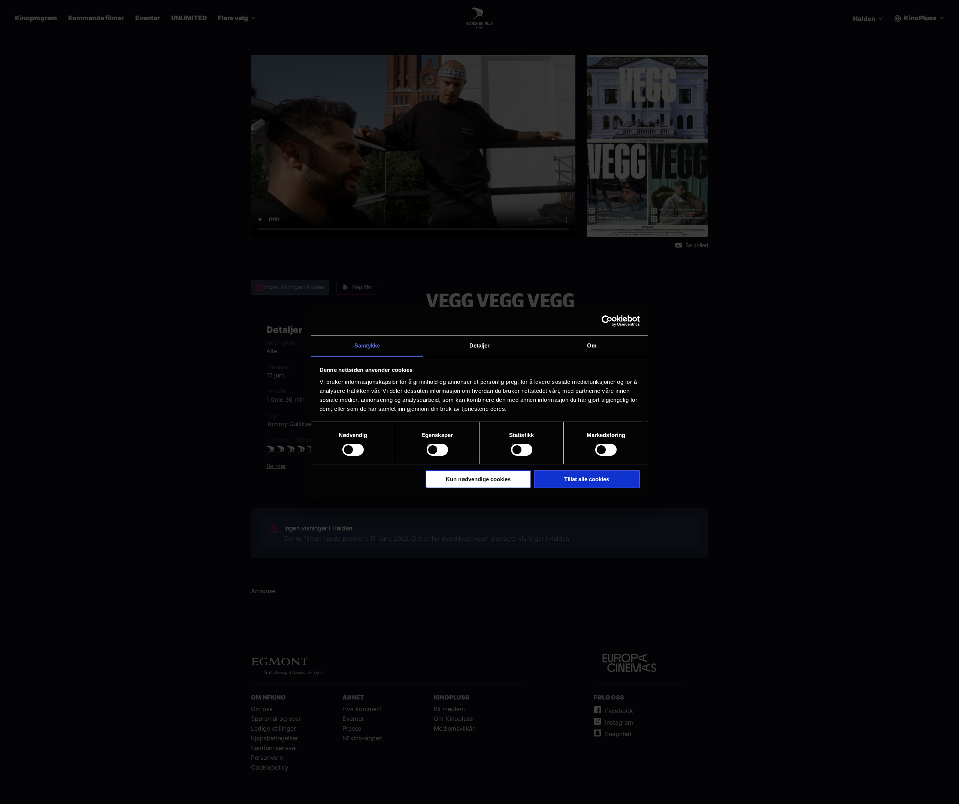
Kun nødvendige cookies (478, 479)
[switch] (437, 450)
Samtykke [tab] (367, 345)
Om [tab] (591, 345)
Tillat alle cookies (586, 479)
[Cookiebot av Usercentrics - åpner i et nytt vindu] (607, 321)
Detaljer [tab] (479, 345)
